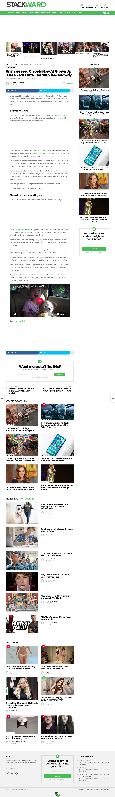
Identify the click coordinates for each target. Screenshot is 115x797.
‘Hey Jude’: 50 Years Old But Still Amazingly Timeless (55, 575)
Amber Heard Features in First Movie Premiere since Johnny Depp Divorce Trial (48, 57)
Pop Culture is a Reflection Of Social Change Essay (57, 530)
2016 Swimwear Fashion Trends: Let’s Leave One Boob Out (55, 667)
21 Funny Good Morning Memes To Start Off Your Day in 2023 (21, 737)
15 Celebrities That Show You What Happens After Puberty (56, 737)
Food (37, 13)
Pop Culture (45, 13)
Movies (30, 13)
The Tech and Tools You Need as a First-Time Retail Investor (56, 459)
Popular (89, 8)
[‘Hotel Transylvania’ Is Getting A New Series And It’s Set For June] (113, 398)
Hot (97, 8)
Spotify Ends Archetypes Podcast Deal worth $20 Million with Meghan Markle (83, 55)
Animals (67, 13)
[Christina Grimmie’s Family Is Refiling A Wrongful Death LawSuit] (2, 398)
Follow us (104, 13)
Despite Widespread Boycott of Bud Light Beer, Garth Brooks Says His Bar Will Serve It (100, 55)
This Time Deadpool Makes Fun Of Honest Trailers (56, 618)
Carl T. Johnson (83, 760)
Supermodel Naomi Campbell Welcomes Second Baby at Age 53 (30, 55)
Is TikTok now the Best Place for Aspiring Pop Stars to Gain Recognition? (55, 506)
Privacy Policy (105, 789)
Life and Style (21, 321)
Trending (104, 8)
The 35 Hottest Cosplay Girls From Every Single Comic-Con (56, 698)
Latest (81, 8)
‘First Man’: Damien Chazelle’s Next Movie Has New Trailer (56, 554)
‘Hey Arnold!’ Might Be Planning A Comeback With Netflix (55, 597)
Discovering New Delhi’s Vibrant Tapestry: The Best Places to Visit (20, 459)
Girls (24, 13)
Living (74, 13)
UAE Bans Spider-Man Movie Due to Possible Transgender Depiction (66, 56)
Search (108, 13)
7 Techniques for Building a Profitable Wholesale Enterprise (20, 429)
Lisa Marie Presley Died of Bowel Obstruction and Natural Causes (20, 488)
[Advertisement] (57, 28)
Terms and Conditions (92, 789)
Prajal (81, 767)
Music (60, 13)
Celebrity (10, 13)
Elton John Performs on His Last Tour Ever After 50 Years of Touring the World (57, 487)
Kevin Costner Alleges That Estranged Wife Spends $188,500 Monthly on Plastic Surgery (14, 54)
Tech (54, 13)
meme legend (60, 115)
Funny (18, 13)
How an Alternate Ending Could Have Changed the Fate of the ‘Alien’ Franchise (55, 425)
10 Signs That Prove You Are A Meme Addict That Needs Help (94, 763)
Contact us (81, 789)
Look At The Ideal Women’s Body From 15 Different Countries (20, 667)
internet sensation (40, 153)
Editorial (82, 13)
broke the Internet (24, 230)
